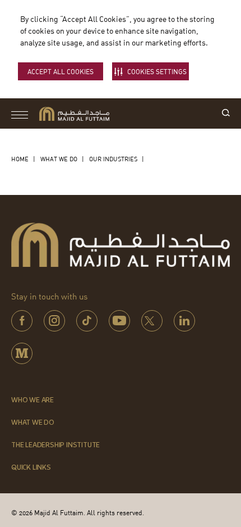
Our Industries (113, 158)
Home (20, 158)
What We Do (58, 158)
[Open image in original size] (74, 113)
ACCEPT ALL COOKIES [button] (60, 71)
